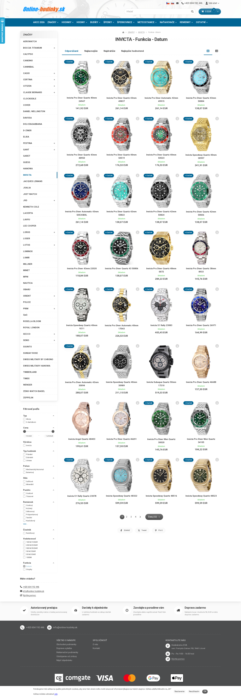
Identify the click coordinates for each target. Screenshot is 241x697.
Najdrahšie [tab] (109, 51)
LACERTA (28, 213)
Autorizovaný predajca (44, 607)
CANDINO (28, 60)
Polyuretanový (32, 514)
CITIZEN (27, 86)
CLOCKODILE (29, 98)
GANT (26, 149)
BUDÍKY (94, 22)
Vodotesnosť (29, 538)
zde (55, 694)
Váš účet (213, 3)
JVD (25, 200)
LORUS (26, 232)
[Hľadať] (192, 12)
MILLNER (27, 264)
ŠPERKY (107, 22)
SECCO (26, 334)
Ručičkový (30, 533)
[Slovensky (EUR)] (172, 3)
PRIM (25, 308)
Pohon (26, 466)
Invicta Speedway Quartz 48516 (161, 496)
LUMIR (26, 257)
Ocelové (29, 493)
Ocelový (29, 505)
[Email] (177, 3)
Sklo (25, 478)
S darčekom (31, 422)
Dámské (29, 457)
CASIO (26, 73)
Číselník (27, 530)
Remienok (28, 502)
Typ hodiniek (29, 451)
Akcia (28, 419)
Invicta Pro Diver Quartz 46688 (201, 382)
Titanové (29, 496)
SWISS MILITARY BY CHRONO (38, 359)
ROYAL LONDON (31, 327)
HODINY (81, 22)
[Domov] (44, 9)
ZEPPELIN (28, 397)
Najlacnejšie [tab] (91, 51)
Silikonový (30, 511)
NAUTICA (28, 283)
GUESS (26, 162)
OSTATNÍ (200, 22)
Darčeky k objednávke (94, 607)
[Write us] (168, 659)
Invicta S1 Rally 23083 (161, 325)
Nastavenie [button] (180, 691)
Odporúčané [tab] (71, 51)
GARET (26, 156)
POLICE (27, 302)
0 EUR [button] (210, 11)
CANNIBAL (28, 67)
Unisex (29, 460)
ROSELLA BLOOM (32, 321)
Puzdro (26, 490)
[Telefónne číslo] (22, 627)
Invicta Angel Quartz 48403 (81, 439)
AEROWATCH (30, 41)
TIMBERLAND (30, 372)
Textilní (29, 518)
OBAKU (26, 289)
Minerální (29, 484)
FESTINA (27, 143)
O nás (95, 644)
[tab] (208, 51)
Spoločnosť (100, 640)
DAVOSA (27, 118)
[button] (218, 12)
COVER (26, 105)
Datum (29, 566)
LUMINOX (28, 251)
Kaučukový (30, 521)
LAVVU (26, 219)
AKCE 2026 (38, 22)
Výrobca (27, 442)
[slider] (24, 431)
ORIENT (27, 296)
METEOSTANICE (146, 22)
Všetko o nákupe (66, 640)
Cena (25, 428)
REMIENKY (185, 22)
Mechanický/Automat (35, 469)
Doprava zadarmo (195, 607)
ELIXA (26, 137)
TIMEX (26, 378)
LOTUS (26, 245)
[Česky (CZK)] (168, 3)
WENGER (27, 385)
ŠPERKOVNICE (124, 22)
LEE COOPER (29, 226)
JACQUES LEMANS (32, 181)
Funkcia (27, 563)
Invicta (29, 445)
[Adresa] (168, 646)
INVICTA (27, 175)
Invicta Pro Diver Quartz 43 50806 (121, 268)
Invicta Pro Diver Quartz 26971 (201, 325)
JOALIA (27, 187)
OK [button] (205, 691)
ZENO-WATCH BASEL (34, 391)
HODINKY (66, 22)
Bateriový (30, 472)
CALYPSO (28, 54)
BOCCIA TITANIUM (32, 48)
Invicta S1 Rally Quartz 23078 (81, 496)
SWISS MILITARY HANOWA (36, 366)
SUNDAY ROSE (30, 353)
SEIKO (26, 340)
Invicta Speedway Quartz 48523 (201, 496)
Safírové (29, 481)
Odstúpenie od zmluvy (66, 656)
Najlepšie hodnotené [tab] (132, 51)
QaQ (25, 315)
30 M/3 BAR (31, 554)
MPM (25, 277)
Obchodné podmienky (66, 644)
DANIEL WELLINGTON (34, 111)
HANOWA (28, 168)
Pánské (29, 454)
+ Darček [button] (69, 62)
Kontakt (96, 648)
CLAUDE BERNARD (32, 92)
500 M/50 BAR (32, 548)
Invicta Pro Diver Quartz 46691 (122, 439)
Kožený (29, 508)
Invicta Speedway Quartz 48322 (121, 496)
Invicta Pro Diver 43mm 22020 (82, 268)
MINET (26, 270)
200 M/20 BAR (32, 545)
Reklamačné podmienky (67, 652)
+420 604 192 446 (31, 587)
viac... (25, 524)
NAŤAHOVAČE (167, 22)
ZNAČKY (51, 22)
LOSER (26, 238)
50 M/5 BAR (31, 551)
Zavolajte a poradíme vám (148, 607)
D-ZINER (27, 130)
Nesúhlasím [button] (194, 691)
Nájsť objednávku (64, 660)
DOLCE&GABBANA (32, 124)
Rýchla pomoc (29, 595)
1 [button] (123, 517)
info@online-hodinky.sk (33, 591)
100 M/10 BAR (32, 542)
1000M (29, 557)
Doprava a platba (64, 648)
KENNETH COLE (31, 207)
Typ (25, 416)
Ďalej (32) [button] (152, 517)
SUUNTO (27, 346)
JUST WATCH (30, 194)
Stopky (29, 569)
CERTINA (27, 79)
